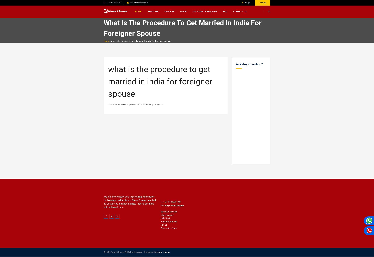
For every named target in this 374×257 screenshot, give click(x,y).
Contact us (240, 11)
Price (183, 11)
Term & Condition (169, 211)
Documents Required (205, 11)
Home (138, 11)
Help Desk (165, 218)
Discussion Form (169, 228)
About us (152, 11)
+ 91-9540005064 (114, 3)
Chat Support (167, 215)
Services (169, 11)
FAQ (225, 11)
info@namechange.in (139, 3)
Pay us (263, 3)
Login (247, 3)
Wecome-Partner (169, 221)
